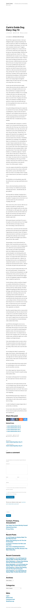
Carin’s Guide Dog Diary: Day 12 (14, 426)
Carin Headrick (9, 32)
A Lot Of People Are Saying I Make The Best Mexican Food (16, 538)
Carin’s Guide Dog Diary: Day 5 (13, 429)
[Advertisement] (17, 15)
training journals (13, 436)
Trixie (18, 436)
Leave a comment (24, 32)
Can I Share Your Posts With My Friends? (17, 525)
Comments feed (10, 599)
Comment (8, 463)
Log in (7, 595)
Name (7, 477)
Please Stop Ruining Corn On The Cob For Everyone (16, 541)
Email (18, 477)
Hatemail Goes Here (11, 527)
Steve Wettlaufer (10, 561)
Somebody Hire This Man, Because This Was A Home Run (16, 549)
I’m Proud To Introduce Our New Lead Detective (16, 544)
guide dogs (9, 436)
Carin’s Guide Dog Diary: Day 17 (14, 431)
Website (7, 482)
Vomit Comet (9, 3)
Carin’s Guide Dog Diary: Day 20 (14, 427)
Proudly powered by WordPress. (16, 607)
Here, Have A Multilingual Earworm (15, 546)
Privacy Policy (10, 529)
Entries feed (9, 597)
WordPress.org (10, 601)
